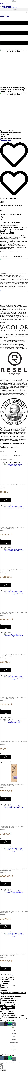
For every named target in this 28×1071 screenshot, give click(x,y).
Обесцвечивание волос (9, 1000)
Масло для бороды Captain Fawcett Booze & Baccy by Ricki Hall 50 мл (12, 698)
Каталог (14, 1033)
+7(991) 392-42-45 (7, 1011)
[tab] (3, 225)
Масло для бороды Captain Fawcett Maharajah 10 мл (13, 485)
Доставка (4, 987)
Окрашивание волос (8, 1002)
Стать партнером (7, 985)
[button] (14, 9)
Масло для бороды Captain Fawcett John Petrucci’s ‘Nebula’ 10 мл (12, 570)
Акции (14, 1036)
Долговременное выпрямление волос (13, 993)
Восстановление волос (9, 998)
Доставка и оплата (14, 1042)
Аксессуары (5, 1009)
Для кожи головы (7, 1008)
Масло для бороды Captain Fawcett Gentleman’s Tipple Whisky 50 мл (14, 613)
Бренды (14, 1030)
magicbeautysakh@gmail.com (12, 1015)
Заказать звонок (7, 1013)
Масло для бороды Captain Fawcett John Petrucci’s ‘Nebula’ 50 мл (12, 528)
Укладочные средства (9, 1004)
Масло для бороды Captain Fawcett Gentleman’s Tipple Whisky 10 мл (14, 655)
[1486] (5, 500)
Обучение (4, 983)
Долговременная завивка (10, 996)
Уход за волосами (7, 1006)
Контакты (4, 989)
